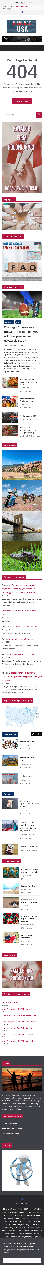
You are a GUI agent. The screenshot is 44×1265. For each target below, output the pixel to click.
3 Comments (26, 408)
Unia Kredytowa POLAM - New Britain (19, 1015)
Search (39, 114)
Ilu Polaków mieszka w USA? (22, 654)
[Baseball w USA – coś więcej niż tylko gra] (11, 904)
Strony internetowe (10, 1133)
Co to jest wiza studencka (27, 936)
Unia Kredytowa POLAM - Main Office (19, 1041)
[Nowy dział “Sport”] (10, 746)
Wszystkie (36, 734)
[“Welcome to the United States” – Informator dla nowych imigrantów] (10, 831)
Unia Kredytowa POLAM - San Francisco (20, 1028)
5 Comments (26, 391)
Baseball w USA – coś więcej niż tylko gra (29, 901)
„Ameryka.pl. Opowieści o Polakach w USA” (29, 804)
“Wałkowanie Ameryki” (30, 846)
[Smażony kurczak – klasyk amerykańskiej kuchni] (10, 385)
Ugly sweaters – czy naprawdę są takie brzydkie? (29, 918)
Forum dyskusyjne (9, 1123)
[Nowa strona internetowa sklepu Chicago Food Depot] (10, 432)
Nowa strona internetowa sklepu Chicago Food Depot (28, 430)
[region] (22, 1251)
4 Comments (27, 944)
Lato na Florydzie (28, 886)
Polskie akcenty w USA (29, 776)
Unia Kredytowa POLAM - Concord (17, 1034)
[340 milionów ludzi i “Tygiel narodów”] (10, 403)
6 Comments (26, 784)
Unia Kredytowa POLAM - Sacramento (19, 1021)
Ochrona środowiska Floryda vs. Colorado (29, 870)
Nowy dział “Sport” (28, 741)
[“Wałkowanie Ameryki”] (10, 849)
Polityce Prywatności (25, 1246)
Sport (18, 322)
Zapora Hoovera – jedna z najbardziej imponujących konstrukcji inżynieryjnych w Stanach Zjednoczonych (20, 589)
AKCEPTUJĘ (22, 1260)
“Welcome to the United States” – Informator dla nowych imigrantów (29, 826)
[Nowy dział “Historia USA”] (10, 763)
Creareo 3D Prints (10, 1002)
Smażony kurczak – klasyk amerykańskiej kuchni (28, 382)
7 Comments (26, 768)
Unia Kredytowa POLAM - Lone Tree (18, 1009)
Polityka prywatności (22, 1203)
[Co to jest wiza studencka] (11, 939)
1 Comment (20, 345)
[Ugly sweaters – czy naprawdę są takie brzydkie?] (11, 922)
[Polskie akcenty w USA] (10, 780)
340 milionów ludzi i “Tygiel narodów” (28, 399)
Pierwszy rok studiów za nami (23, 626)
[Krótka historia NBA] (10, 417)
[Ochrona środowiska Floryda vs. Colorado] (11, 874)
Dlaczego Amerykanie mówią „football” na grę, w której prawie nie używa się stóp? (21, 334)
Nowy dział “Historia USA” (28, 759)
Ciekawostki (9, 322)
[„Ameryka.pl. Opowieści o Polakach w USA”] (10, 808)
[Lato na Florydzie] (11, 889)
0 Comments (26, 838)
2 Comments (35, 436)
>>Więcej (17, 1109)
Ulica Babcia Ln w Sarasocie (21, 639)
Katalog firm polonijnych (12, 1128)
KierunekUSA (8, 610)
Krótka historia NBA (20, 6)
